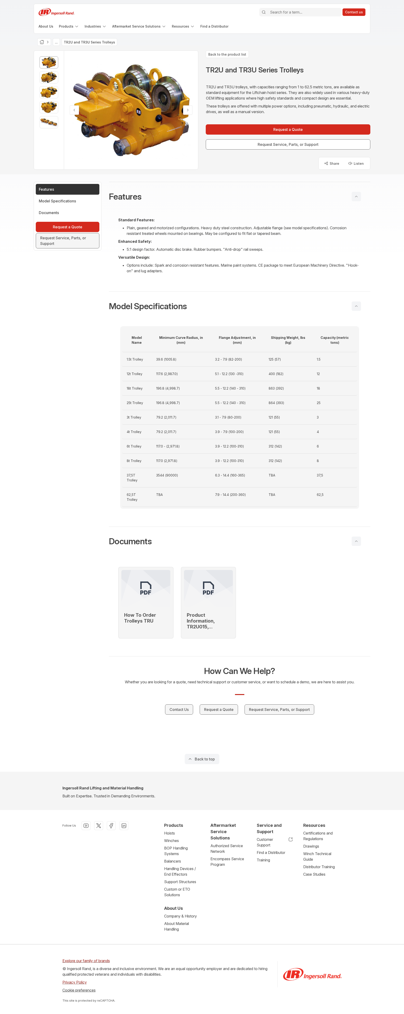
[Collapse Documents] (356, 541)
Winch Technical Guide (317, 856)
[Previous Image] (74, 110)
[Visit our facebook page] (111, 825)
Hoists (169, 833)
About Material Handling (176, 926)
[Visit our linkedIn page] (123, 825)
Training (263, 860)
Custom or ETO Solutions (177, 892)
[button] (239, 196)
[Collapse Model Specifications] (356, 306)
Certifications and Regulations (318, 836)
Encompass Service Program (227, 861)
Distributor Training (319, 866)
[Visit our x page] (98, 825)
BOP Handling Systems (176, 851)
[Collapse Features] (356, 196)
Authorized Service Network (226, 848)
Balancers (172, 861)
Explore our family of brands (86, 960)
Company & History (180, 916)
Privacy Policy (74, 982)
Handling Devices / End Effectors (180, 871)
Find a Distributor (271, 852)
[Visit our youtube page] (86, 825)
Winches (171, 840)
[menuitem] (46, 26)
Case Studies (314, 874)
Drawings (311, 846)
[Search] (264, 12)
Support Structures (180, 881)
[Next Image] (187, 110)
